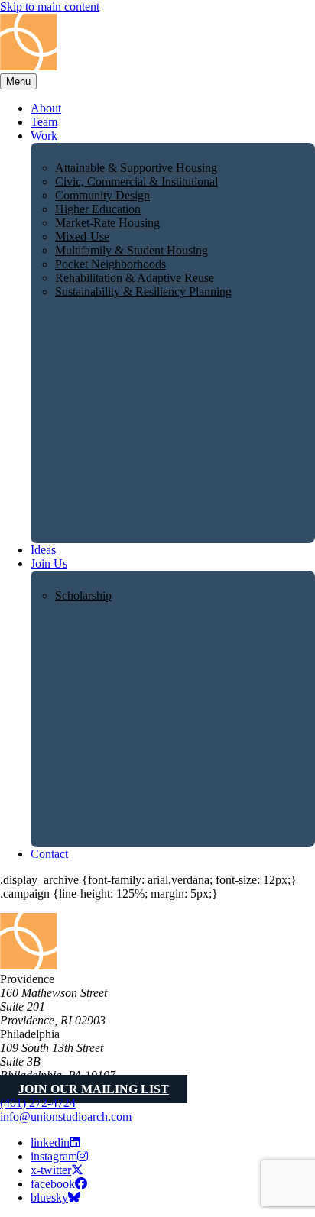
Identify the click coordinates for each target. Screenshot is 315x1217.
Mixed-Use (82, 236)
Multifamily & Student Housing (131, 250)
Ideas (43, 549)
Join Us (49, 563)
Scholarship (83, 595)
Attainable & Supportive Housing (136, 167)
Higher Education (98, 208)
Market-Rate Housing (107, 222)
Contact (49, 853)
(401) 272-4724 (38, 1102)
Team (44, 121)
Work (44, 135)
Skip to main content (49, 6)
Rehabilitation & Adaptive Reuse (134, 277)
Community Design (102, 195)
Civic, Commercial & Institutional (136, 181)
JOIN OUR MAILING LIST (93, 1089)
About (46, 108)
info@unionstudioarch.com (66, 1116)
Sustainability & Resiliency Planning (143, 291)
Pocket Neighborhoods (110, 263)
